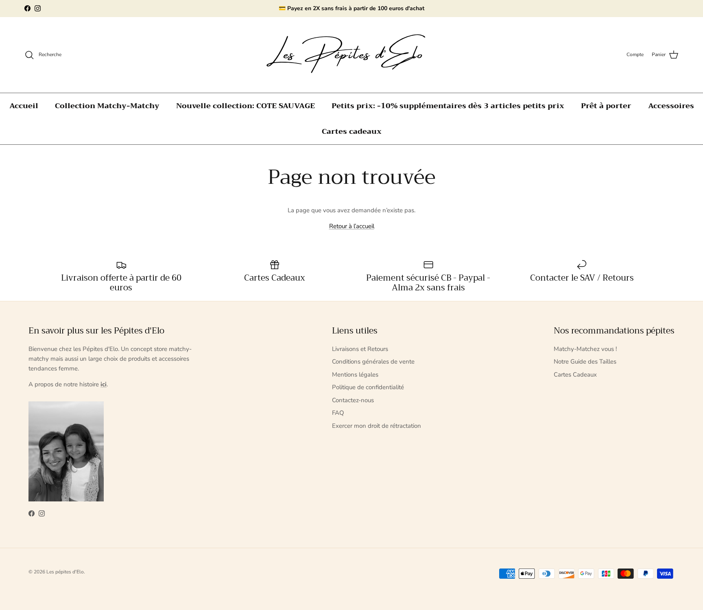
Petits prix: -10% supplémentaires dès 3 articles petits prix (448, 105)
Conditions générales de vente (373, 361)
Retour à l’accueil (351, 226)
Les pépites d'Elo (65, 572)
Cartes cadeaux (352, 131)
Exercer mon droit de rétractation (376, 426)
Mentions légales (355, 374)
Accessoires (671, 105)
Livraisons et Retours (360, 349)
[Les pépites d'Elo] (351, 55)
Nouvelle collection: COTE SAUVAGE (245, 105)
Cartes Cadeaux (575, 374)
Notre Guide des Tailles (585, 361)
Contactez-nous (353, 400)
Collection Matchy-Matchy (107, 105)
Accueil (23, 105)
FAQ (338, 413)
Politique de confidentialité (368, 387)
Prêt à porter (606, 105)
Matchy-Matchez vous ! (585, 349)
